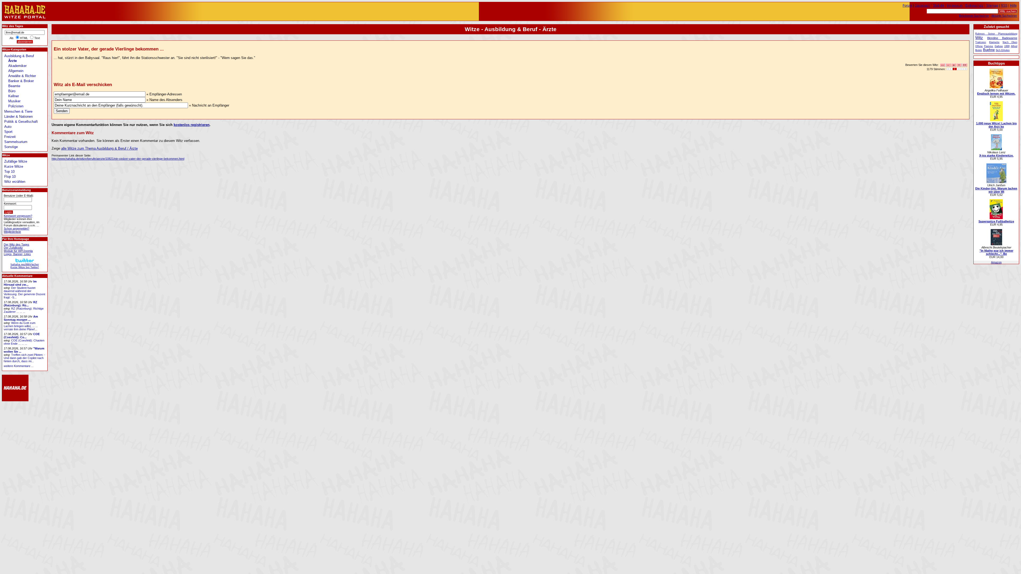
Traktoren (980, 42)
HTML (24, 38)
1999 (1007, 46)
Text (37, 38)
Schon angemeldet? (16, 228)
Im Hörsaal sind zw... (20, 283)
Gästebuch (922, 5)
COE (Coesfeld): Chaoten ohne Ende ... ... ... (24, 342)
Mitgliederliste (12, 231)
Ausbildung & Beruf (19, 56)
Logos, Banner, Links (17, 254)
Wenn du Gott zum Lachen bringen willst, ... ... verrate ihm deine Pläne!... (21, 326)
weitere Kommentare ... (19, 366)
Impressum (955, 5)
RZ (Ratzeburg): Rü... (20, 304)
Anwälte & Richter (22, 76)
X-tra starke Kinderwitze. (996, 155)
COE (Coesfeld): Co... (22, 335)
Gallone (999, 46)
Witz (979, 37)
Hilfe (1013, 5)
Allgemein (15, 71)
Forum (907, 5)
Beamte (14, 86)
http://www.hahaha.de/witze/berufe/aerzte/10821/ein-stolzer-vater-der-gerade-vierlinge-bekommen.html (118, 158)
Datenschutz (974, 5)
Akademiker (17, 66)
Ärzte (12, 61)
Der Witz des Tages (16, 244)
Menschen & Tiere (18, 111)
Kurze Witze (13, 166)
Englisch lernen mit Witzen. (996, 93)
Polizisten (15, 106)
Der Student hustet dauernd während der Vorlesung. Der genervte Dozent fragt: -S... (24, 292)
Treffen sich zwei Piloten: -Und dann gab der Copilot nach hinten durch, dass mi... (24, 358)
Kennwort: (10, 203)
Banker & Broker (21, 81)
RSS (1004, 5)
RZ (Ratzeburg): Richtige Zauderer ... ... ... (24, 310)
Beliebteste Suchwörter (974, 15)
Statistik (938, 5)
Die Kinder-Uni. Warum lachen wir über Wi (996, 190)
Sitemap (992, 5)
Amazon (996, 262)
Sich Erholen (1003, 50)
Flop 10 (10, 177)
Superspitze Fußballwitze (996, 221)
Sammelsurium (15, 142)
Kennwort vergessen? (18, 215)
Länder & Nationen (18, 117)
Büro (11, 91)
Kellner (13, 96)
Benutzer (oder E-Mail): (19, 195)
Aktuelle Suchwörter (1004, 15)
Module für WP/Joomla (18, 250)
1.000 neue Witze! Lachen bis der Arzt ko (996, 125)
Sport (8, 132)
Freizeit (10, 137)
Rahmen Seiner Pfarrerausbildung (996, 33)
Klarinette (994, 42)
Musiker (14, 101)
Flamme (988, 46)
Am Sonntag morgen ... (21, 318)
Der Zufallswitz (13, 247)
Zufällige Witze (15, 161)
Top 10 (9, 172)
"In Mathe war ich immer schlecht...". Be (996, 252)
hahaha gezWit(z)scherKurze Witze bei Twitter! (24, 266)
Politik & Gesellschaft (21, 122)
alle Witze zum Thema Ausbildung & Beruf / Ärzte (99, 148)
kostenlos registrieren (192, 125)
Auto (7, 127)
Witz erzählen (14, 182)
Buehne (989, 50)
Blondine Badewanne (1002, 38)
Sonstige (11, 147)
